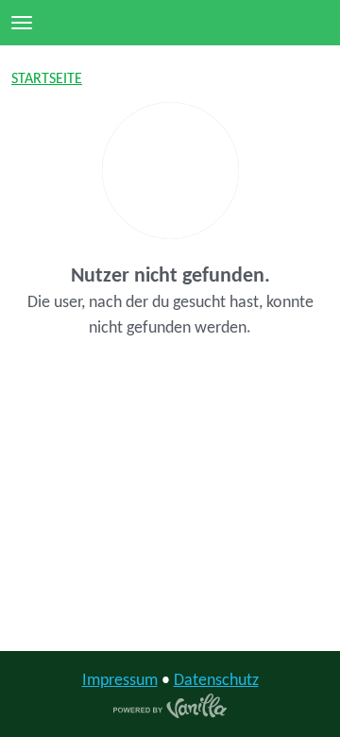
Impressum (120, 681)
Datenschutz (216, 681)
